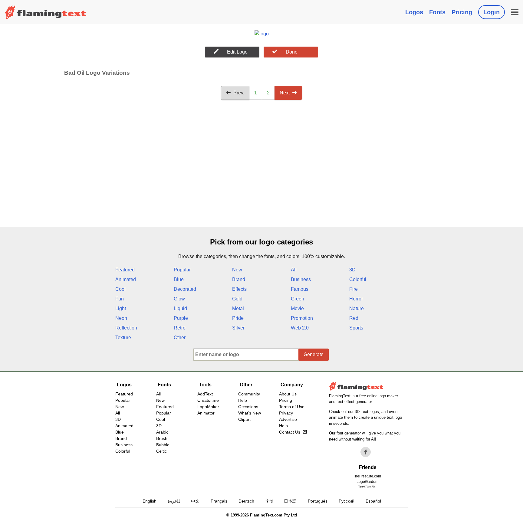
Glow (179, 298)
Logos (414, 12)
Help (242, 400)
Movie (297, 308)
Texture (123, 337)
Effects (239, 289)
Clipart (244, 419)
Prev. (238, 92)
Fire (353, 289)
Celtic (161, 451)
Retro (180, 327)
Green (297, 298)
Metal (238, 308)
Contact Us (289, 432)
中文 (195, 501)
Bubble (162, 444)
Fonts (437, 12)
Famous (299, 289)
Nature (356, 308)
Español (373, 501)
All (294, 269)
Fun (119, 298)
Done (292, 51)
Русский (346, 501)
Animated (125, 279)
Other (180, 337)
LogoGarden (367, 482)
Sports (356, 327)
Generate (314, 354)
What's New (249, 413)
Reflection (126, 327)
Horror (356, 298)
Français (219, 501)
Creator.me (208, 400)
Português (317, 501)
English (149, 501)
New (237, 269)
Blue (179, 279)
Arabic (162, 432)
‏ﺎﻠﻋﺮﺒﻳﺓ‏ (174, 501)
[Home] (46, 12)
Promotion (302, 318)
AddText (205, 394)
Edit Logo (237, 51)
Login (491, 12)
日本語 (290, 501)
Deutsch (246, 501)
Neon (121, 318)
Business (301, 279)
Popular (182, 269)
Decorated (185, 289)
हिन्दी (269, 501)
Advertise (288, 419)
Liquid (180, 308)
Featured (125, 269)
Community (249, 394)
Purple (181, 318)
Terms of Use (291, 406)
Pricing (462, 12)
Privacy (286, 413)
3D (352, 269)
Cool (120, 289)
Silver (238, 327)
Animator (206, 413)
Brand (238, 279)
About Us (288, 394)
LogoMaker (208, 406)
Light (120, 308)
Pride (238, 318)
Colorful (357, 279)
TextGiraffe (367, 487)
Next (285, 92)
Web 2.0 (300, 327)
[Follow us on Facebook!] (365, 452)
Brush (161, 438)
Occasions (248, 406)
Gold (237, 298)
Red (353, 318)
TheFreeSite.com (367, 476)
